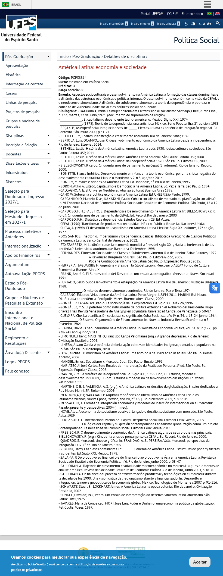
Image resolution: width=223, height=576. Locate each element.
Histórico (13, 74)
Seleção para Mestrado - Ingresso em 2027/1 (23, 216)
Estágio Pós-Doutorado (16, 285)
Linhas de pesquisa (22, 102)
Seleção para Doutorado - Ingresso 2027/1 (24, 196)
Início (63, 56)
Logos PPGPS (17, 361)
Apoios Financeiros (22, 255)
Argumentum (17, 264)
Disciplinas (15, 135)
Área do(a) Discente (23, 352)
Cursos (11, 93)
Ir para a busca (168, 24)
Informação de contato (24, 84)
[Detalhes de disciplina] (209, 13)
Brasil (16, 4)
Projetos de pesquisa (23, 111)
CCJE (172, 13)
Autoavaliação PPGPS (25, 273)
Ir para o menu (142, 24)
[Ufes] (21, 26)
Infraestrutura (17, 172)
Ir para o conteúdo (113, 24)
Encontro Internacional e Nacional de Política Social (23, 320)
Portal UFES (152, 13)
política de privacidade (26, 570)
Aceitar (200, 562)
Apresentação (17, 65)
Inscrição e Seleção (21, 144)
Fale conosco (192, 13)
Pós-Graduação (86, 56)
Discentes (13, 181)
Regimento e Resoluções (17, 340)
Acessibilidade (187, 24)
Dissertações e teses (22, 163)
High (193, 24)
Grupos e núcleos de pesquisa (23, 123)
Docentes (13, 154)
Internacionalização (23, 246)
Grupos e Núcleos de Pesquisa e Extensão (24, 300)
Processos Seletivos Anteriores (23, 233)
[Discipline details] (217, 13)
